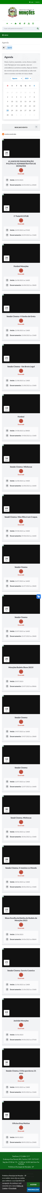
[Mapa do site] (29, 24)
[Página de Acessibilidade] (33, 24)
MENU (6, 35)
